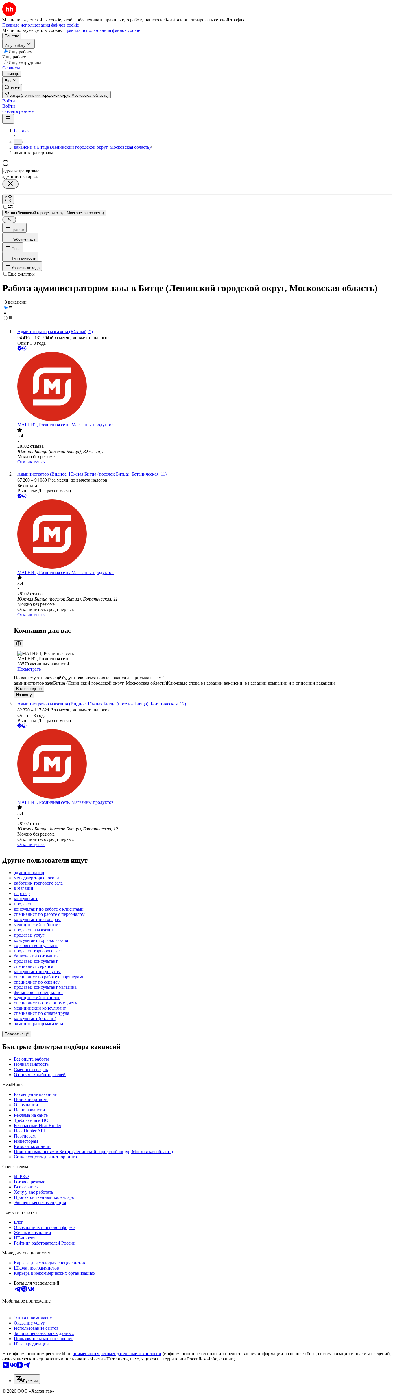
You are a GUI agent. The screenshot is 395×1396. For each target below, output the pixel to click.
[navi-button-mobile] (8, 119)
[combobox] (29, 171)
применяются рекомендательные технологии (117, 1353)
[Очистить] (10, 184)
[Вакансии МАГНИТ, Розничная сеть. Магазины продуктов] (203, 387)
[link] (12, 87)
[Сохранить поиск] (8, 199)
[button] (8, 100)
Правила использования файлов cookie (101, 30)
